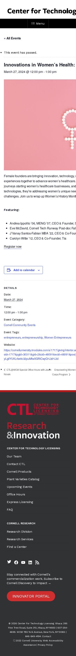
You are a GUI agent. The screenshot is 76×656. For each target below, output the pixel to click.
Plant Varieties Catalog (23, 479)
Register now (13, 246)
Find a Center (17, 547)
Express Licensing (20, 502)
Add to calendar (24, 270)
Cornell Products (19, 471)
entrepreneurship (32, 337)
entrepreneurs (12, 337)
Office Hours (16, 494)
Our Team (14, 456)
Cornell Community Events (19, 325)
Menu (40, 23)
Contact (46, 636)
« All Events (12, 38)
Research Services (20, 539)
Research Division (19, 531)
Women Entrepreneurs (57, 337)
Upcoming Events (19, 487)
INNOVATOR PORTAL (31, 596)
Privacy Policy (45, 645)
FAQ (10, 509)
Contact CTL (16, 464)
